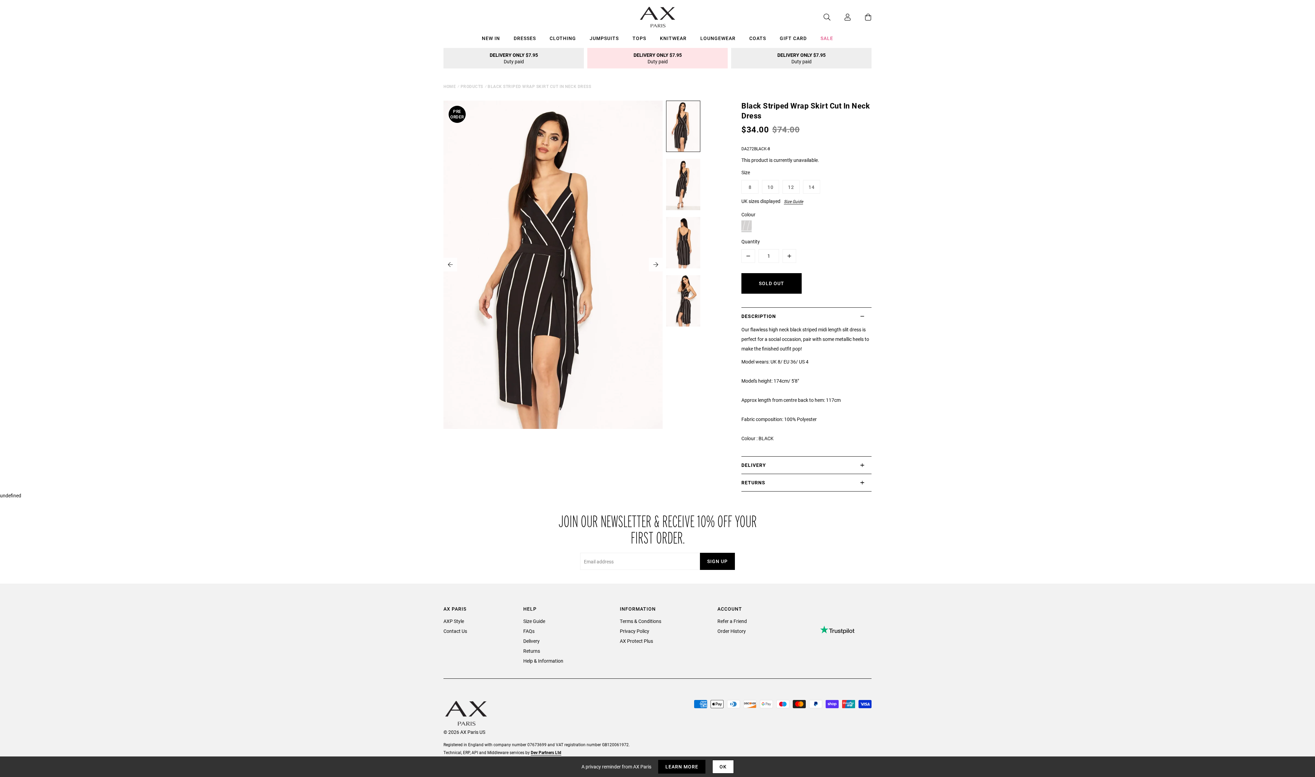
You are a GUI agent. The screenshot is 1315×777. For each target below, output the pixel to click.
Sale (827, 38)
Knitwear (673, 38)
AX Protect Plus (636, 641)
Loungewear (718, 38)
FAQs (529, 631)
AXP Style (453, 621)
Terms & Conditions (640, 621)
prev (450, 264)
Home (449, 86)
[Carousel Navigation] (553, 264)
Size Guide (793, 201)
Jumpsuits (604, 38)
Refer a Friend (732, 621)
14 (812, 187)
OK (723, 766)
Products (472, 86)
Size (745, 172)
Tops (639, 38)
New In (491, 38)
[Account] (840, 17)
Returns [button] (753, 482)
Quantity (750, 241)
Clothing (563, 38)
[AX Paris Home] (657, 17)
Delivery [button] (753, 465)
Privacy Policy (634, 631)
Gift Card (793, 38)
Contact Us (455, 631)
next (656, 264)
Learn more (681, 766)
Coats (757, 38)
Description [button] (758, 316)
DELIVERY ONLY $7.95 (514, 58)
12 (791, 187)
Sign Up (717, 561)
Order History (731, 631)
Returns (531, 651)
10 (770, 187)
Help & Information (543, 661)
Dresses (525, 38)
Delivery (531, 641)
